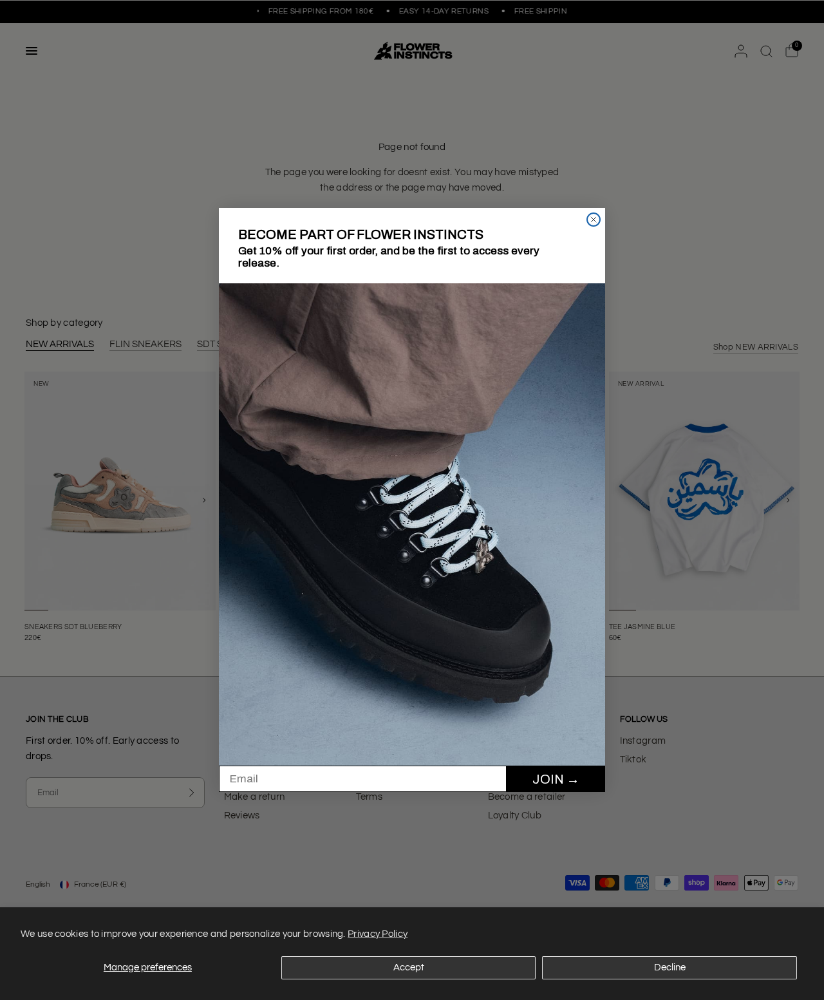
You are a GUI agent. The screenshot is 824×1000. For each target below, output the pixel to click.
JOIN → (555, 779)
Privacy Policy (377, 934)
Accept (408, 967)
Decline (670, 967)
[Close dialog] (593, 219)
